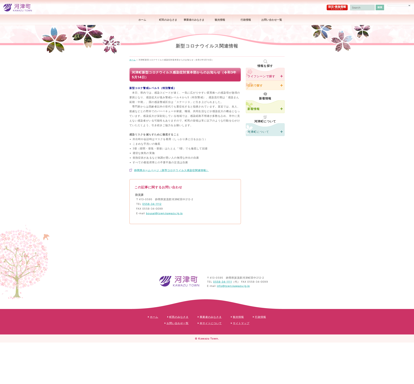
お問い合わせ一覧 (271, 19)
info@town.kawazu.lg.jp (233, 286)
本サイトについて (211, 323)
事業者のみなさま (194, 19)
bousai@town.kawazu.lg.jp (164, 213)
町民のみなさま (168, 19)
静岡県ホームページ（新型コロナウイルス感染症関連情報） (171, 170)
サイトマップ (241, 323)
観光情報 (220, 19)
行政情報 (246, 19)
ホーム (142, 19)
